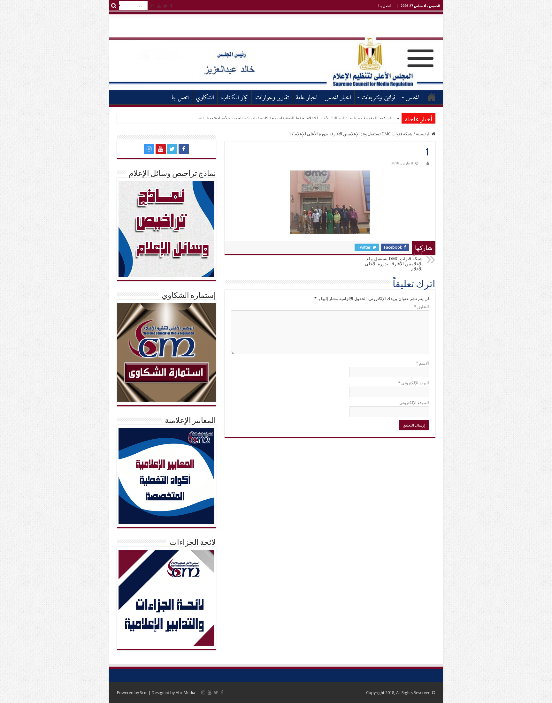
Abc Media (185, 692)
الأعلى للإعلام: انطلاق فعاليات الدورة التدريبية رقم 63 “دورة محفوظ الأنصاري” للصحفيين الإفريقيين (314, 118)
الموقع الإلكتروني (414, 402)
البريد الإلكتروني (413, 383)
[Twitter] (165, 6)
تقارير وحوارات (272, 97)
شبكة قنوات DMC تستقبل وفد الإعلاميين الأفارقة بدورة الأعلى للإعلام (353, 134)
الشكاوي (205, 97)
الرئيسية (431, 97)
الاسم (422, 363)
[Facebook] (171, 6)
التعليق (421, 306)
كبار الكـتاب (234, 97)
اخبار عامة (307, 97)
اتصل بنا (384, 6)
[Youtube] (158, 6)
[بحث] (114, 6)
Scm (144, 692)
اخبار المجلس (338, 97)
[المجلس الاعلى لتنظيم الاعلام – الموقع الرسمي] (276, 50)
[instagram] (152, 6)
